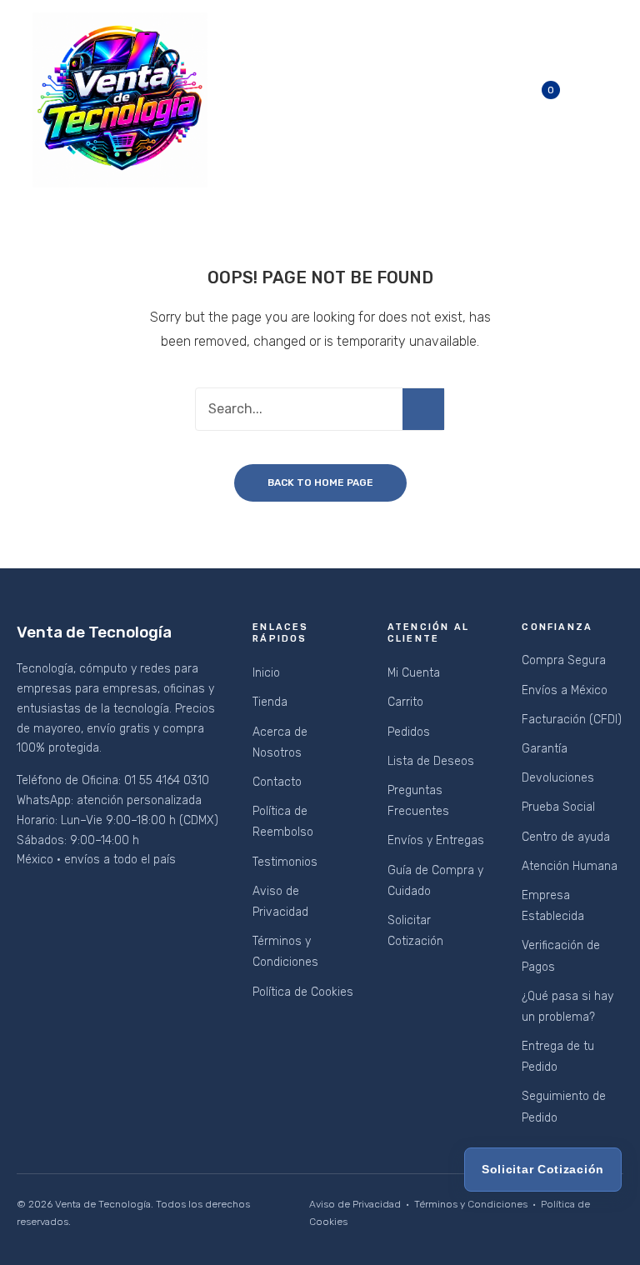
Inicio (266, 673)
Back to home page (320, 482)
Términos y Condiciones (471, 1204)
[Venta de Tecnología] (120, 99)
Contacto (277, 782)
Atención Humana (570, 866)
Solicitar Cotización (543, 1169)
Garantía (545, 749)
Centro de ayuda (566, 837)
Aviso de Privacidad (355, 1204)
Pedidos (409, 732)
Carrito (405, 702)
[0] (563, 100)
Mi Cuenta (414, 673)
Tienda (270, 702)
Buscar (423, 409)
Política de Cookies (302, 992)
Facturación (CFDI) (572, 719)
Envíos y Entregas (436, 840)
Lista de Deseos (431, 761)
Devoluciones (558, 778)
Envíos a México (565, 690)
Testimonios (285, 862)
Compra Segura (564, 660)
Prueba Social (558, 807)
